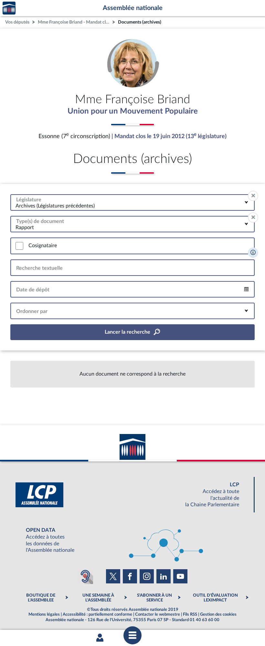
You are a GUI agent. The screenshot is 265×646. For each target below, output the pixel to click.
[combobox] (132, 202)
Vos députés (17, 22)
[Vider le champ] (253, 196)
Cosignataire (42, 245)
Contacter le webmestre (157, 614)
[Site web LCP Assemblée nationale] (132, 494)
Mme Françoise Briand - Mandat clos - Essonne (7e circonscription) (74, 22)
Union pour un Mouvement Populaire (133, 111)
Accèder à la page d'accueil (9, 8)
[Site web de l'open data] (132, 540)
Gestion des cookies (218, 614)
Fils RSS (190, 614)
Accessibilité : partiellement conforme (97, 614)
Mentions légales (44, 614)
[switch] (19, 246)
